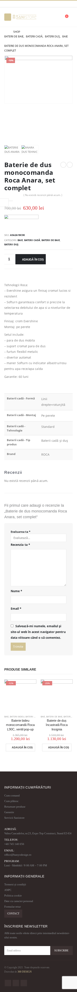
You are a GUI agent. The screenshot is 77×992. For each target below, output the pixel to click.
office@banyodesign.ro (17, 854)
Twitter (16, 983)
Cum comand (12, 795)
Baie (20, 240)
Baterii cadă (32, 240)
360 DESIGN (25, 971)
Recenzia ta (20, 545)
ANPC (8, 890)
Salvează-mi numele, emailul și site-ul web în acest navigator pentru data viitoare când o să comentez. (38, 631)
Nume (16, 591)
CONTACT (13, 913)
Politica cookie (13, 895)
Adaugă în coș (33, 259)
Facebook (8, 983)
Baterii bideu (17, 716)
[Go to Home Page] (5, 31)
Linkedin (24, 983)
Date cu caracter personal (18, 901)
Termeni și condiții (15, 884)
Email (16, 608)
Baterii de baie (50, 240)
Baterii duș (11, 244)
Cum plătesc (11, 801)
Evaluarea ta (20, 532)
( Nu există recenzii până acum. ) (43, 195)
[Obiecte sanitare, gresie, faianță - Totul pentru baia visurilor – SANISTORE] (24, 17)
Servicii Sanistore (14, 817)
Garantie (9, 812)
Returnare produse (14, 806)
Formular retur (12, 906)
